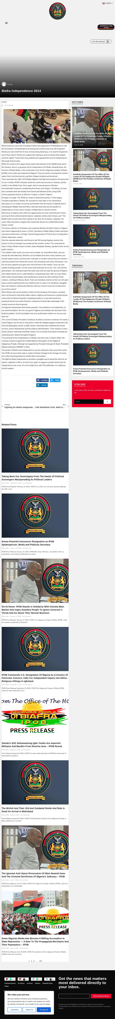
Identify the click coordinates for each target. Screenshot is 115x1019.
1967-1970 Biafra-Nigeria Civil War (31, 179)
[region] (29, 1003)
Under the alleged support (44, 323)
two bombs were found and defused (32, 191)
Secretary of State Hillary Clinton (47, 231)
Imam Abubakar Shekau (41, 246)
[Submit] (107, 401)
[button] (6, 23)
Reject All (29, 1010)
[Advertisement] (45, 45)
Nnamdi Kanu (57, 167)
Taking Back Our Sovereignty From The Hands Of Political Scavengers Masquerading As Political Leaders (92, 215)
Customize (15, 1010)
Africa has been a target (16, 222)
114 (40, 961)
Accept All (44, 1010)
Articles (4, 102)
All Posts (10, 84)
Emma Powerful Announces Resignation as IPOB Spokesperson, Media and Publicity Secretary (91, 252)
